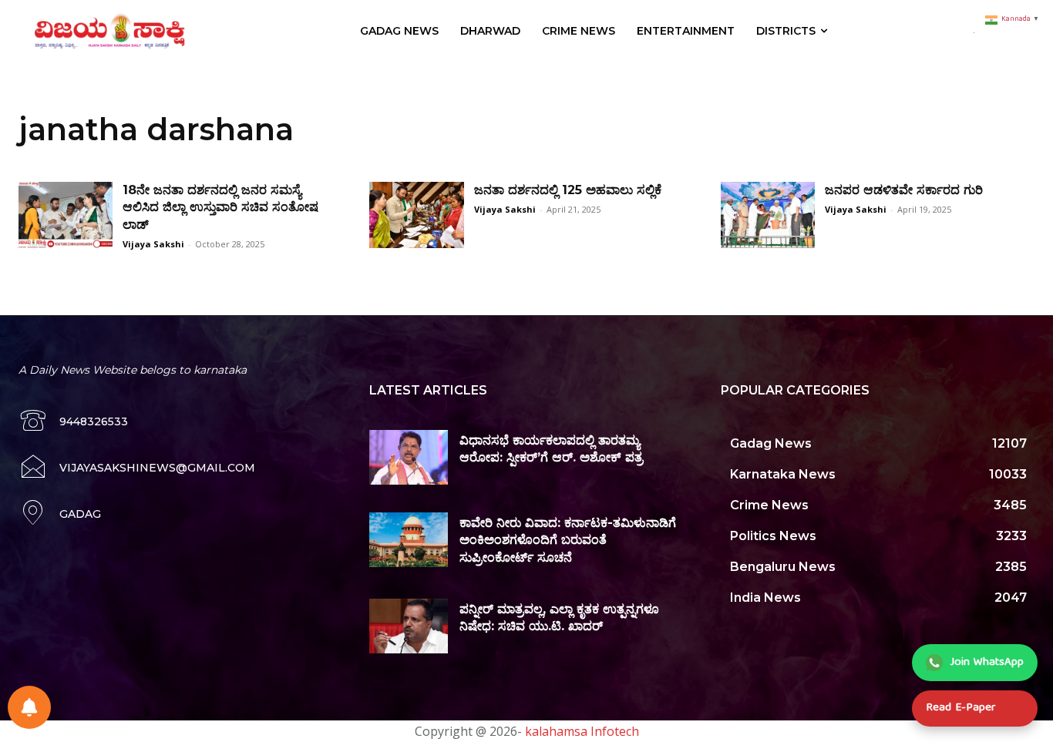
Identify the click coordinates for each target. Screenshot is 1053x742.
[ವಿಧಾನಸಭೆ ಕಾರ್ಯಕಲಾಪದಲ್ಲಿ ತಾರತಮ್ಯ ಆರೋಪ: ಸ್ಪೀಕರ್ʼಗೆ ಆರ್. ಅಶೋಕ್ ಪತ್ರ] (408, 457)
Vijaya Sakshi (153, 244)
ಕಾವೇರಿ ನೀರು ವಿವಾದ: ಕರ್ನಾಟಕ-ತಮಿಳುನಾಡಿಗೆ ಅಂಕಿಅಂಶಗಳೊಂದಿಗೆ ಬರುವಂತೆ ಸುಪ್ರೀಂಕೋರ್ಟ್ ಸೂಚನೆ (567, 540)
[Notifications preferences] (29, 707)
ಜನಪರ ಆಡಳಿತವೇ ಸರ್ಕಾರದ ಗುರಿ (904, 190)
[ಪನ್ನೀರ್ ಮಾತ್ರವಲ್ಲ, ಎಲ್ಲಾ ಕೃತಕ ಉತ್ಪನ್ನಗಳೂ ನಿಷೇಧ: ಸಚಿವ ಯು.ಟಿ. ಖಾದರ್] (408, 626)
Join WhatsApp (987, 663)
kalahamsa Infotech (582, 731)
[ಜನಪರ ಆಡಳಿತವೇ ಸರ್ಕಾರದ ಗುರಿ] (768, 215)
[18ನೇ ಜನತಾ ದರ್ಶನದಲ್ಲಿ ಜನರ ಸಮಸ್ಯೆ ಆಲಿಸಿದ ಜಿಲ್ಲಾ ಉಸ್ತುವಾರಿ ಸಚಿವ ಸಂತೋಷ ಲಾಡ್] (66, 215)
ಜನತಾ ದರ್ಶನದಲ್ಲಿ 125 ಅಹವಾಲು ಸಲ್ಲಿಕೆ (567, 190)
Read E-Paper (960, 708)
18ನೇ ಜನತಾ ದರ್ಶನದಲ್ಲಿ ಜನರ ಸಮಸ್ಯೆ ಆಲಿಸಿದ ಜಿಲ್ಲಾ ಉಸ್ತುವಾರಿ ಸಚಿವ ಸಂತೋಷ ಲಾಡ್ (220, 207)
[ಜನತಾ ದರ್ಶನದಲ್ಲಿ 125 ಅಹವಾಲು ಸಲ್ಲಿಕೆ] (416, 215)
